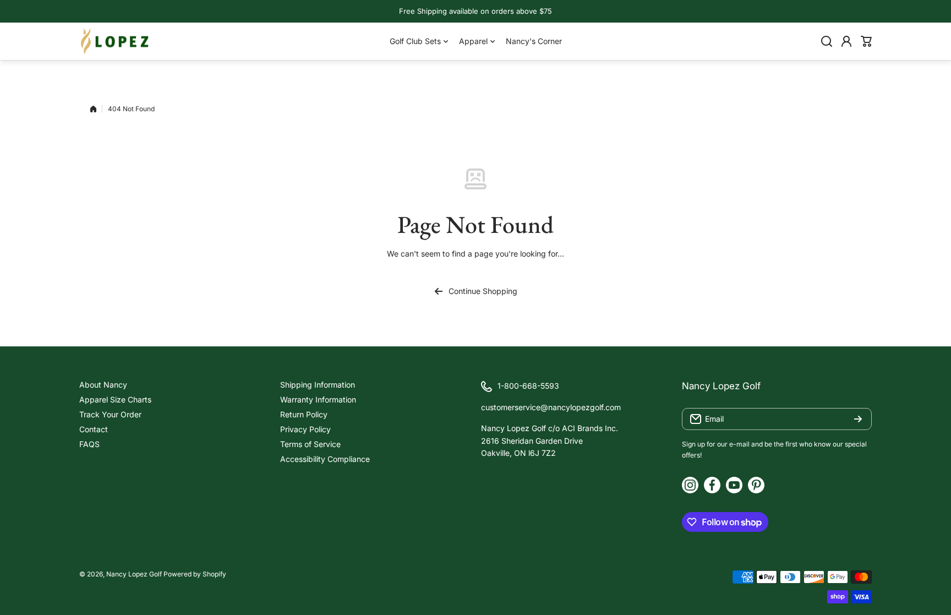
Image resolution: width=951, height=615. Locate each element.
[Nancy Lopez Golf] (115, 41)
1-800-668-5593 (528, 385)
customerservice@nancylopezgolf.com (551, 407)
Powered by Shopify (194, 574)
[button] (866, 41)
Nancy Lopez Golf (134, 574)
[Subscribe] (858, 419)
